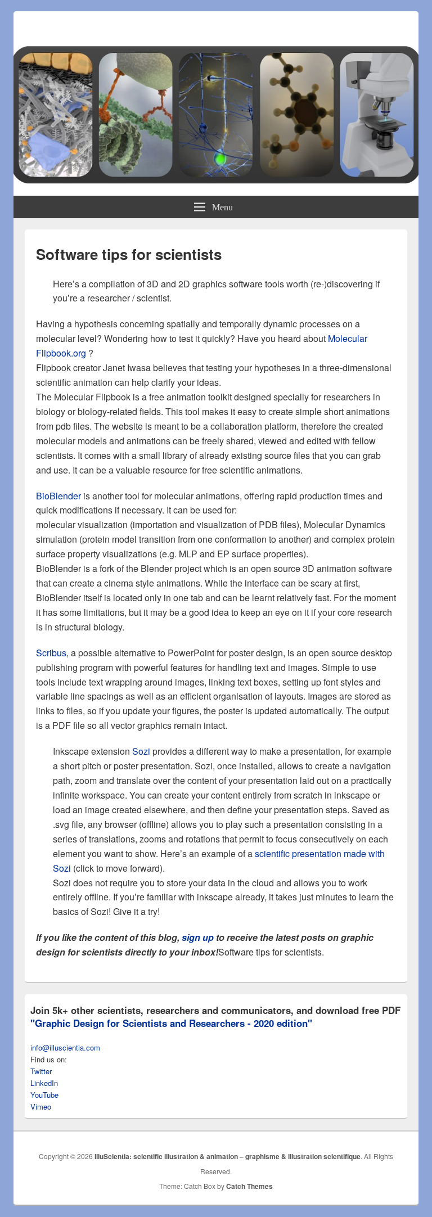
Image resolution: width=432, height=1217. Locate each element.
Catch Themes (249, 1186)
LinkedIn (44, 1083)
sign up (198, 937)
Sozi (141, 751)
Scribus (51, 652)
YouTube (44, 1094)
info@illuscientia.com (65, 1047)
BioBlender (58, 495)
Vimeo (40, 1106)
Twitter (41, 1071)
